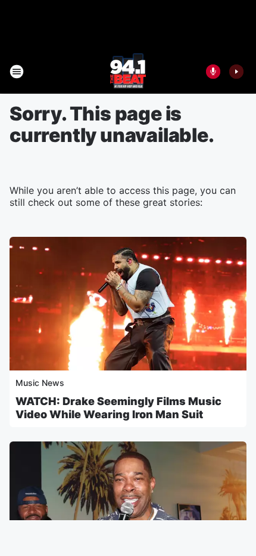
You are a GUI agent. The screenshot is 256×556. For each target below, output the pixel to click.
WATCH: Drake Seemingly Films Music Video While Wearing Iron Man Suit (118, 408)
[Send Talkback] (213, 71)
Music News (39, 383)
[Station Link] (128, 71)
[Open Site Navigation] (17, 71)
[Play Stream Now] (236, 71)
